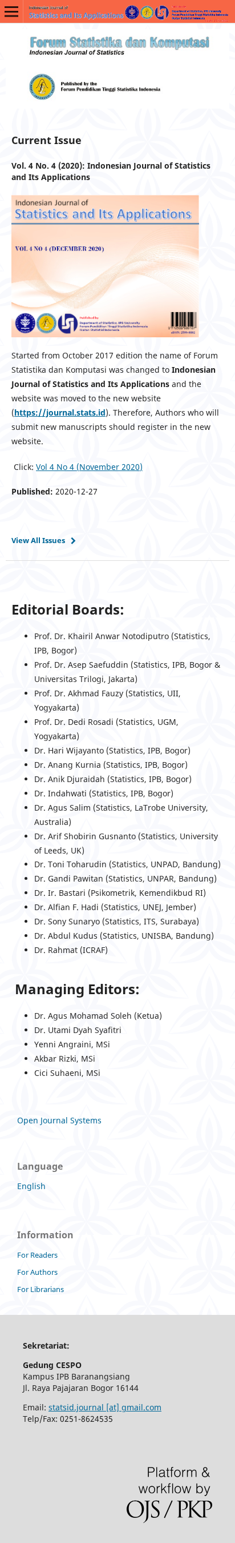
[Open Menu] (11, 11)
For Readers (37, 1255)
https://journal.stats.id (60, 412)
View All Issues (38, 540)
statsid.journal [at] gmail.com (104, 1407)
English (31, 1186)
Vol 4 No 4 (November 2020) (89, 466)
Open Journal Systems (59, 1120)
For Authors (37, 1272)
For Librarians (40, 1289)
